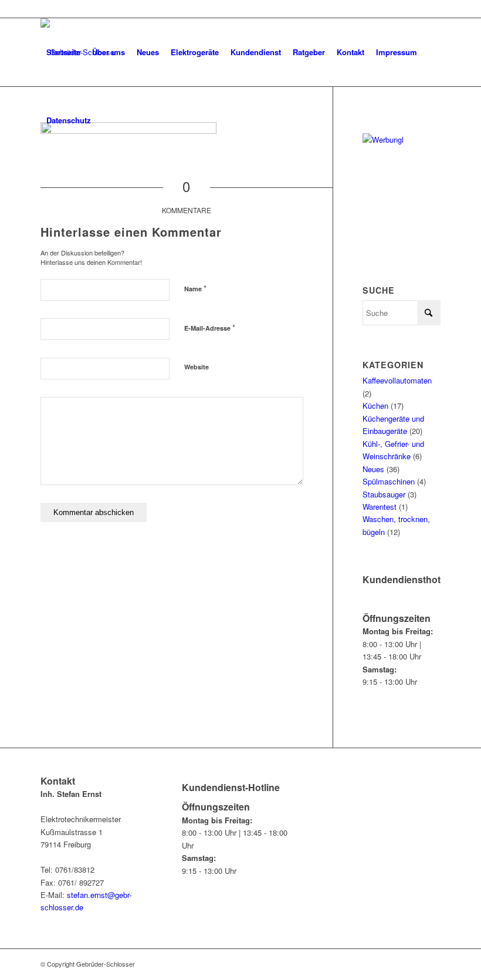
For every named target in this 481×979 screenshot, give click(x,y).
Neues (373, 469)
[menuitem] (63, 52)
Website (196, 366)
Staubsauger (384, 494)
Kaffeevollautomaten (397, 380)
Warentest (380, 506)
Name (195, 288)
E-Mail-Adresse (209, 327)
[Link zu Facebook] (432, 9)
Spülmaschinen (389, 481)
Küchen (375, 405)
